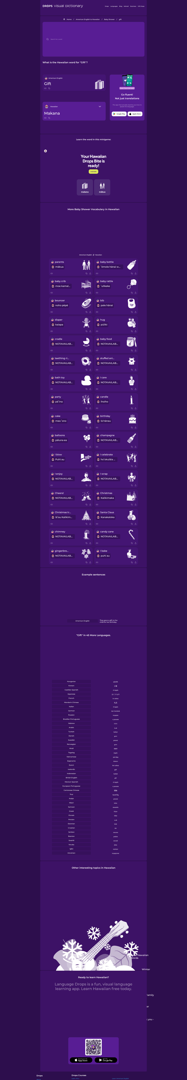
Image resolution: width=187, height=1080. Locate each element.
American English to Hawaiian (88, 19)
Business (133, 6)
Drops (107, 6)
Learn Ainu (75, 1078)
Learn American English (120, 1078)
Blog (120, 6)
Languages (114, 6)
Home (69, 19)
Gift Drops (141, 6)
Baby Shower (109, 19)
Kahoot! (126, 6)
